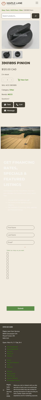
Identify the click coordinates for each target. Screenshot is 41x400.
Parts (7, 10)
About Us (10, 354)
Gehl (8, 365)
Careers (9, 356)
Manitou (10, 367)
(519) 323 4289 (8, 327)
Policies (9, 371)
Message (11, 111)
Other (21, 10)
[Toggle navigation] (37, 3)
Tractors (10, 351)
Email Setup (11, 376)
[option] (17, 54)
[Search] (35, 15)
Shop (3, 10)
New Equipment (12, 347)
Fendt (9, 360)
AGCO (10, 94)
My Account (11, 374)
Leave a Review (12, 378)
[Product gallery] (20, 34)
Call (20, 105)
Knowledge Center (13, 380)
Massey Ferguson (13, 362)
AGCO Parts (14, 10)
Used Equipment (12, 349)
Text (9, 105)
